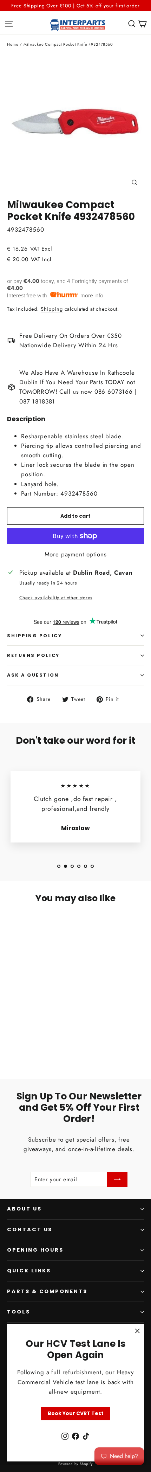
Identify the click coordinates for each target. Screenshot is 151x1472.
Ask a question (33, 675)
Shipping (52, 308)
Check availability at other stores (55, 597)
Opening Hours (35, 1249)
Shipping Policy (34, 636)
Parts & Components (47, 1291)
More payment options (76, 554)
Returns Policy (33, 655)
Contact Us (29, 1229)
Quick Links (29, 1270)
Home (12, 44)
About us (24, 1208)
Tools (18, 1311)
